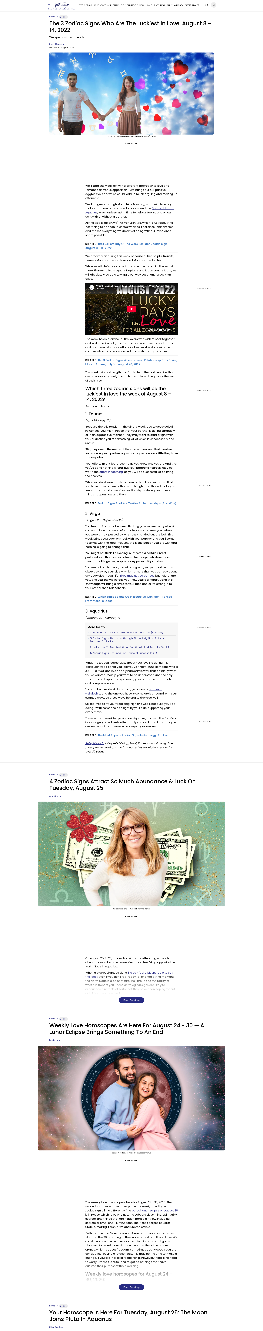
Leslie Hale (55, 1040)
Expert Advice (192, 5)
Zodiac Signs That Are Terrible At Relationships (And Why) (137, 503)
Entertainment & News (132, 5)
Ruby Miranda (56, 44)
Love (80, 5)
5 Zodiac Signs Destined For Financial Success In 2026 (124, 653)
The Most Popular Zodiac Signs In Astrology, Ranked (133, 735)
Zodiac (88, 5)
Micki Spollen (56, 1327)
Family (116, 5)
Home (52, 16)
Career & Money (174, 5)
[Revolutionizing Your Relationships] (61, 5)
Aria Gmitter (55, 796)
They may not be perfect (137, 576)
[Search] (206, 5)
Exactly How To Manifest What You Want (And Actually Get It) (129, 647)
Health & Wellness (155, 5)
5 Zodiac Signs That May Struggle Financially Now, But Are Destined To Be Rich (127, 640)
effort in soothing (111, 472)
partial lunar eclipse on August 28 (155, 1210)
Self (109, 5)
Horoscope (100, 5)
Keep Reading (131, 1000)
